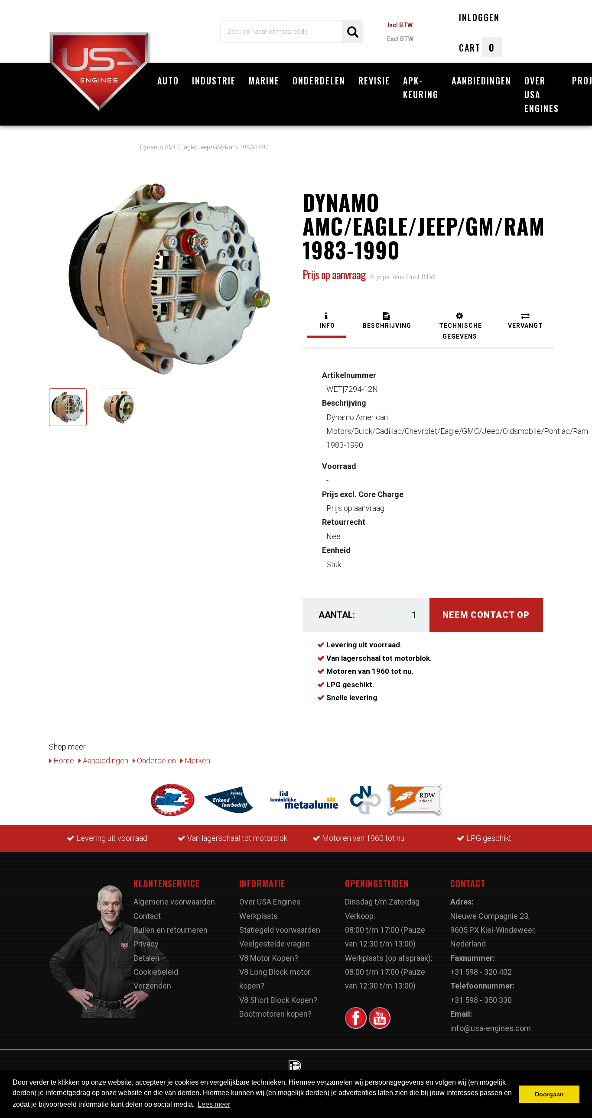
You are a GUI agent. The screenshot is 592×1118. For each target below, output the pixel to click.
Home (63, 760)
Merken (196, 760)
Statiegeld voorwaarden (279, 929)
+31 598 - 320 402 (481, 971)
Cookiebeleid (155, 971)
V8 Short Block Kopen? (278, 1000)
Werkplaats (258, 916)
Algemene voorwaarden (174, 901)
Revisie (374, 80)
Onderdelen (319, 80)
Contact (147, 916)
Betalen (146, 958)
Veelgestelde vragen (274, 943)
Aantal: (337, 615)
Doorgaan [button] (549, 1094)
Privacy (146, 943)
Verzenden (152, 985)
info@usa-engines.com (490, 1028)
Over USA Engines (541, 94)
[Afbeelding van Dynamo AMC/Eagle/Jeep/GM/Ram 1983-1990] (68, 407)
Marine (264, 80)
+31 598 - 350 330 (481, 1000)
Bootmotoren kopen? (275, 1013)
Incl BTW (400, 25)
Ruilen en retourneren (170, 929)
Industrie (214, 80)
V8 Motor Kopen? (268, 958)
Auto (168, 80)
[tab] (326, 321)
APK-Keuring (421, 87)
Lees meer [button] (214, 1104)
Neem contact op (486, 615)
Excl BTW (400, 39)
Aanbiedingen (481, 80)
